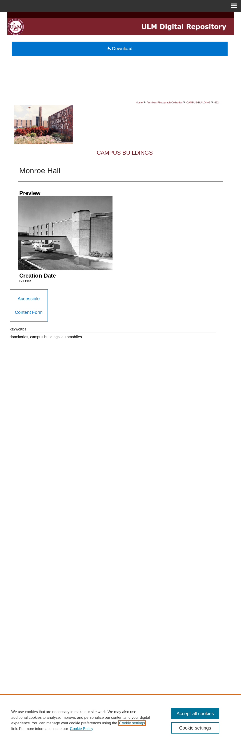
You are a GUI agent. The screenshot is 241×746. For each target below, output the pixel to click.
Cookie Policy (81, 729)
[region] (120, 720)
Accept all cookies (195, 713)
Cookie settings (132, 723)
